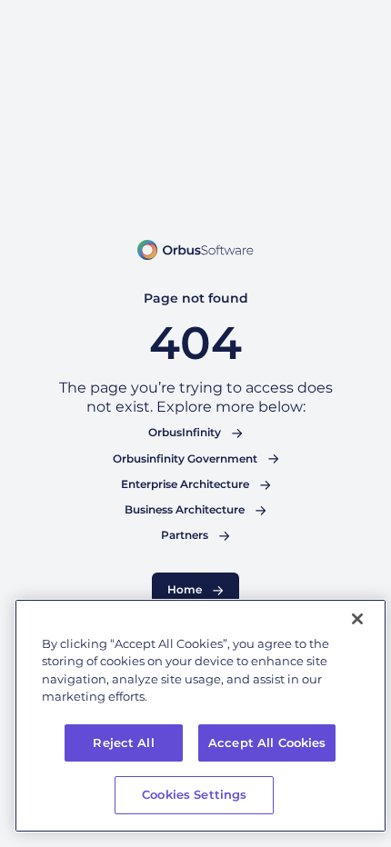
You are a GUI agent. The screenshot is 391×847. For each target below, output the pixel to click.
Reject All (123, 742)
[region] (200, 715)
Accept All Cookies (267, 742)
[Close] (357, 619)
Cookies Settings (194, 794)
